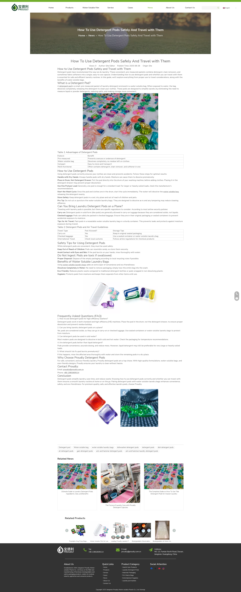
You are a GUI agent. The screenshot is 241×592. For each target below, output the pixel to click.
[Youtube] (159, 568)
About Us (106, 581)
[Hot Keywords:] (218, 8)
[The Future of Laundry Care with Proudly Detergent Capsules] (120, 483)
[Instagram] (163, 568)
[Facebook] (151, 568)
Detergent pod (64, 447)
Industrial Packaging (129, 573)
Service (105, 573)
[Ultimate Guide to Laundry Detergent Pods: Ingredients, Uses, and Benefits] (77, 476)
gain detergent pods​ (85, 451)
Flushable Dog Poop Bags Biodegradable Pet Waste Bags (78, 541)
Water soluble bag (81, 447)
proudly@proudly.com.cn (131, 551)
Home (105, 567)
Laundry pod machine (129, 581)
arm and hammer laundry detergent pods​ (142, 451)
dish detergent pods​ (166, 447)
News (105, 578)
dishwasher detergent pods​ (128, 447)
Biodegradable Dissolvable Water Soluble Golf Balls (141, 541)
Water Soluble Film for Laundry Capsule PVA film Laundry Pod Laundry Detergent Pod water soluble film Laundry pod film (99, 541)
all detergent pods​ (66, 451)
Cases (105, 575)
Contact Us (107, 583)
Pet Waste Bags (128, 575)
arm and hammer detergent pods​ (109, 451)
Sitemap (142, 590)
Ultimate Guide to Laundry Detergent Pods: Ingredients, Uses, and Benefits (77, 492)
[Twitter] (155, 568)
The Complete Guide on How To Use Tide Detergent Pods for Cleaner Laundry (164, 492)
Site (150, 66)
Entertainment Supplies (130, 578)
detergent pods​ (148, 447)
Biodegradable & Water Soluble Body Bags (162, 541)
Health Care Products (129, 567)
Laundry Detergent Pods (130, 570)
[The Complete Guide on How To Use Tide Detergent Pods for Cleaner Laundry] (163, 476)
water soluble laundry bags (103, 447)
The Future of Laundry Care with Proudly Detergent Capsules (120, 506)
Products (106, 570)
